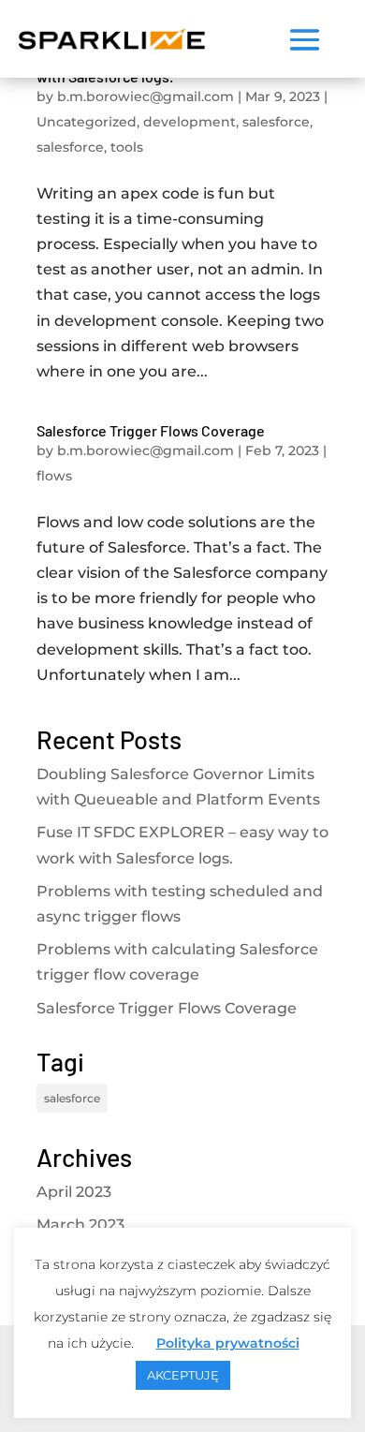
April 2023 (73, 1192)
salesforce (276, 121)
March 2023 (80, 1224)
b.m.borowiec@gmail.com (145, 96)
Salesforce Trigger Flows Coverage (150, 430)
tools (126, 147)
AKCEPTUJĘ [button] (183, 1374)
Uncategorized (86, 121)
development (189, 121)
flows (54, 475)
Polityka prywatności (227, 1343)
